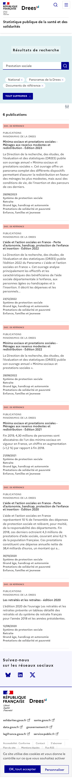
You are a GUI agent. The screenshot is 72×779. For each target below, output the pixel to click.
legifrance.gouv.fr (14, 734)
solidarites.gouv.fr (14, 720)
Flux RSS (49, 747)
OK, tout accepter (22, 769)
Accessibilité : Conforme (16, 743)
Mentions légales (30, 747)
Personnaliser (54, 769)
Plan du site (9, 747)
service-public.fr (44, 734)
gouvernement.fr (37, 727)
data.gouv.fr (11, 727)
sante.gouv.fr (42, 720)
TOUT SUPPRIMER (16, 96)
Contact (40, 743)
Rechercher (55, 5)
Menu (66, 5)
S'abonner (56, 743)
